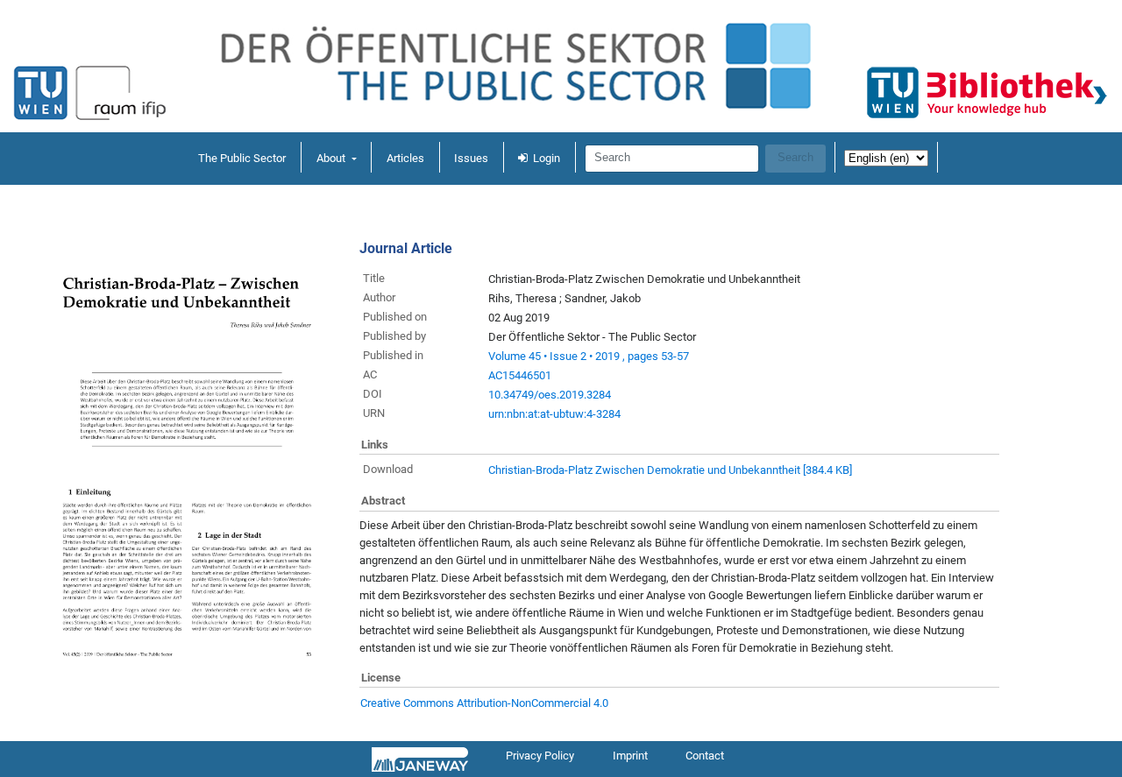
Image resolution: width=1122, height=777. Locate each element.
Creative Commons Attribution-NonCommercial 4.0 (484, 703)
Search (795, 157)
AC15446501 (519, 375)
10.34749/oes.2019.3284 (549, 394)
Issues (471, 158)
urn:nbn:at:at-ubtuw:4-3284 (554, 413)
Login (546, 158)
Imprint (630, 755)
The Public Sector (242, 158)
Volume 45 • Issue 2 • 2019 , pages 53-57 (588, 356)
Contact (704, 755)
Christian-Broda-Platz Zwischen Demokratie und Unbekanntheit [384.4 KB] (670, 470)
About (332, 158)
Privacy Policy (540, 755)
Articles (405, 158)
